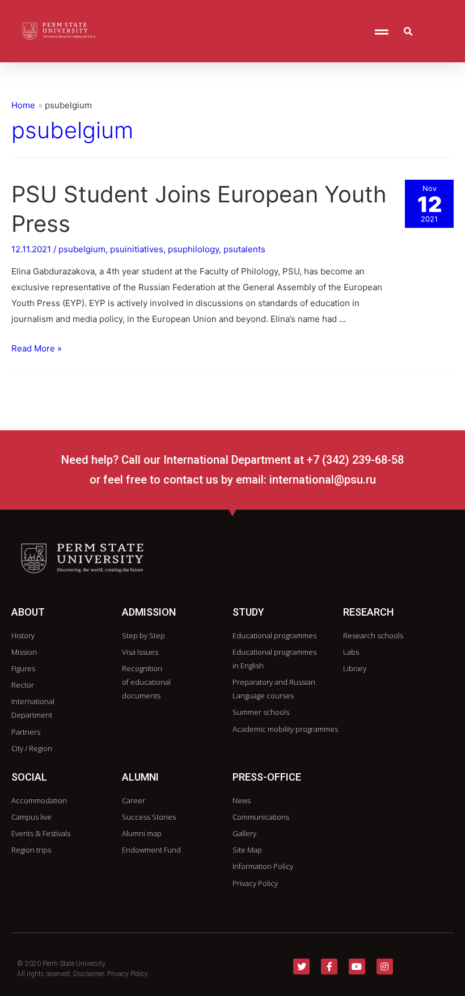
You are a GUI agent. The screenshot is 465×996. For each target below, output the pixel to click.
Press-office (266, 777)
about (28, 612)
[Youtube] (357, 967)
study (248, 612)
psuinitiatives (136, 249)
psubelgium (81, 249)
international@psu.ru (322, 479)
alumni (140, 777)
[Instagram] (385, 967)
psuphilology (193, 249)
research (368, 612)
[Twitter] (301, 967)
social (29, 777)
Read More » (36, 348)
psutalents (244, 249)
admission (149, 612)
